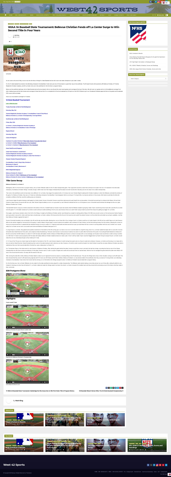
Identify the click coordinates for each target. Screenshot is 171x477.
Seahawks (144, 443)
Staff (60, 424)
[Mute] (45, 296)
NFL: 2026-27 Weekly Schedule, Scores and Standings (144, 65)
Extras (102, 15)
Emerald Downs (75, 15)
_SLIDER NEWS (49, 415)
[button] (155, 15)
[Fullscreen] (47, 296)
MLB (18, 445)
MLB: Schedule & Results (15, 422)
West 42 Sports (14, 464)
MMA (96, 443)
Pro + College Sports (59, 15)
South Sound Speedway (90, 15)
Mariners (14, 445)
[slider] (26, 327)
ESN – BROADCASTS (21, 15)
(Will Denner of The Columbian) (28, 175)
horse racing (64, 415)
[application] (27, 285)
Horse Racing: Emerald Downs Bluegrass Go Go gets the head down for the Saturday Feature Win (64, 420)
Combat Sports (119, 15)
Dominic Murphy (103, 424)
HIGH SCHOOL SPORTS (42, 15)
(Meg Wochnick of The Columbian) (27, 143)
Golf (109, 15)
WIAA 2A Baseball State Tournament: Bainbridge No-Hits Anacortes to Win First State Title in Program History (40, 391)
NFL (140, 443)
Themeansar (29, 472)
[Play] (7, 296)
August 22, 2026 (11, 424)
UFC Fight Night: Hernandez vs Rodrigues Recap (142, 62)
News (69, 415)
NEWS (31, 15)
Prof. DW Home (131, 15)
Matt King (17, 35)
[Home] (5, 15)
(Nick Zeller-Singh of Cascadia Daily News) (34, 141)
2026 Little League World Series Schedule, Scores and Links (145, 69)
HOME (10, 15)
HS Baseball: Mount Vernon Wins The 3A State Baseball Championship (100, 391)
